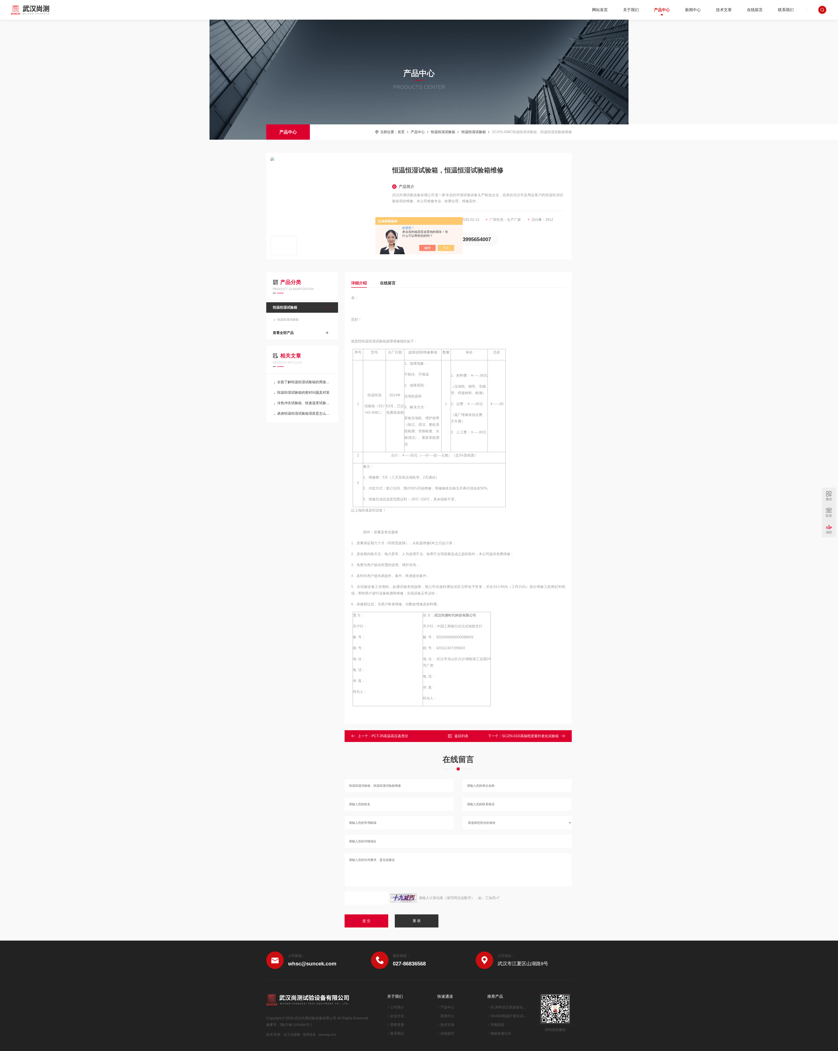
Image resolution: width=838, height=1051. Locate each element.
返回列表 (461, 736)
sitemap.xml (327, 1034)
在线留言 (755, 10)
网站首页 (600, 10)
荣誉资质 (397, 1025)
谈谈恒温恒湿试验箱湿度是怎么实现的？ (304, 413)
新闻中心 (693, 10)
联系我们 (786, 10)
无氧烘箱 (497, 1025)
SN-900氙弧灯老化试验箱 (509, 1016)
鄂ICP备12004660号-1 (296, 1025)
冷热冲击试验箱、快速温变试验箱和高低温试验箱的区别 (304, 403)
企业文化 (397, 1016)
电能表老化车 (500, 1033)
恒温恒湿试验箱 (443, 132)
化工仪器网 (292, 1034)
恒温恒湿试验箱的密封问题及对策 (303, 392)
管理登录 (309, 1034)
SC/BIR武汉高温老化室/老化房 (509, 1007)
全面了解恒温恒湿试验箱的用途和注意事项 (304, 382)
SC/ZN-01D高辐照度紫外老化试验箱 (530, 736)
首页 (401, 132)
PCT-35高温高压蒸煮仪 (390, 736)
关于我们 (631, 10)
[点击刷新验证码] (403, 898)
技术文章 (724, 10)
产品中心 (662, 10)
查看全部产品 (283, 333)
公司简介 (397, 1007)
